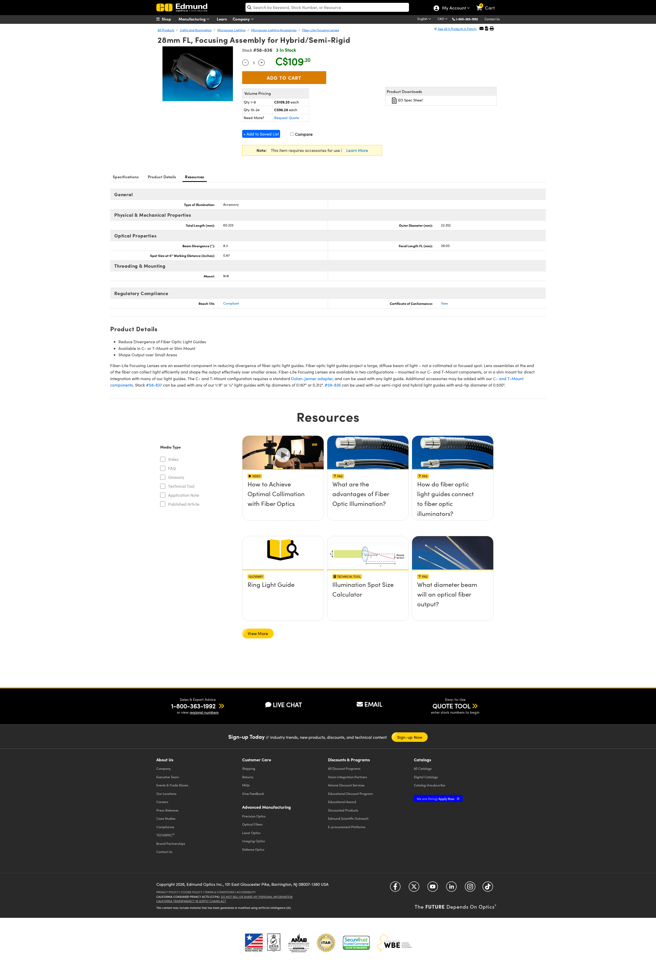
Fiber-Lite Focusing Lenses (320, 30)
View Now (283, 498)
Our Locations (166, 793)
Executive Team (167, 777)
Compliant (231, 303)
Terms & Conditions (219, 892)
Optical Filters (252, 824)
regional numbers (204, 712)
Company (242, 19)
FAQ (172, 468)
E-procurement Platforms (346, 827)
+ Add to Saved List (261, 134)
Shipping (248, 768)
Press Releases (167, 810)
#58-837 (154, 385)
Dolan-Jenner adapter (312, 378)
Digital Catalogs (426, 777)
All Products (166, 30)
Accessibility (246, 892)
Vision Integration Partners (347, 777)
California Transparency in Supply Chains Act (191, 901)
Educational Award (342, 801)
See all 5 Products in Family (457, 29)
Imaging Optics (253, 841)
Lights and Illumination (196, 30)
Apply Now (436, 798)
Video (173, 459)
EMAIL (373, 704)
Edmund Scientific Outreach (348, 818)
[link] (487, 3)
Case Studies (166, 818)
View (444, 303)
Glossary (176, 477)
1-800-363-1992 (467, 19)
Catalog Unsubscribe (429, 785)
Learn (222, 19)
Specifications (126, 176)
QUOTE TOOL (451, 706)
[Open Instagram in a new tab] (470, 888)
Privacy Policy (167, 892)
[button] (469, 18)
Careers (162, 801)
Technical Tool (181, 486)
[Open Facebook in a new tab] (395, 888)
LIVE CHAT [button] (287, 704)
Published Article (183, 504)
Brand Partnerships (170, 843)
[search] (327, 7)
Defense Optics (253, 849)
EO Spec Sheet (410, 100)
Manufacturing (193, 19)
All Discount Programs (344, 768)
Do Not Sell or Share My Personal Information (257, 897)
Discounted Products (343, 810)
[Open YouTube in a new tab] (433, 888)
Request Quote (286, 117)
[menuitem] (169, 19)
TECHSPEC (165, 835)
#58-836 (333, 385)
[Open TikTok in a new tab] (488, 888)
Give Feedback (253, 793)
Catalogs (423, 768)
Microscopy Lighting (231, 30)
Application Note (183, 495)
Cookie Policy (191, 892)
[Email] (481, 28)
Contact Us (492, 19)
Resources (194, 176)
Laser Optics (251, 832)
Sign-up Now (409, 737)
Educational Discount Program (350, 793)
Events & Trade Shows (172, 785)
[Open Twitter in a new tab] (414, 888)
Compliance (165, 827)
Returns (247, 777)
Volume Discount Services (346, 785)
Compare (303, 134)
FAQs (246, 785)
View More (258, 633)
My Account (453, 8)
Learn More (357, 150)
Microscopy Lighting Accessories (273, 30)
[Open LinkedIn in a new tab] (451, 888)
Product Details (162, 176)
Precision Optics (254, 816)
